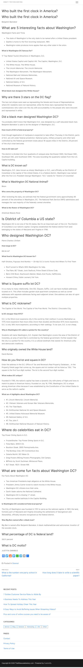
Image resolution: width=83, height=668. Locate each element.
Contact (6, 638)
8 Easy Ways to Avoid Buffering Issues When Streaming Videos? (29, 609)
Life (38, 627)
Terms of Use (8, 648)
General (15, 563)
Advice (7, 627)
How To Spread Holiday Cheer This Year (20, 604)
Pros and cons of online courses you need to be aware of (26, 614)
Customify (47, 663)
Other (45, 627)
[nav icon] (76, 2)
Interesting (30, 627)
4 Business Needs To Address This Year (19, 599)
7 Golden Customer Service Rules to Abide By (22, 594)
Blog (14, 627)
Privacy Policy (9, 643)
